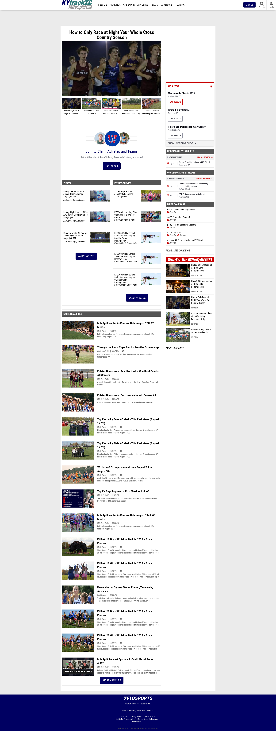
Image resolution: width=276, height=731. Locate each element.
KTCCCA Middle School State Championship (125, 243)
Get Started (111, 166)
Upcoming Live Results (180, 151)
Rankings (115, 4)
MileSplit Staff (102, 495)
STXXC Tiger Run (120, 196)
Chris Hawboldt (103, 351)
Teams (154, 4)
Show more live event (181, 143)
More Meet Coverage (178, 250)
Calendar (129, 4)
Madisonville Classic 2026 (181, 93)
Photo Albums (123, 182)
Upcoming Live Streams (181, 172)
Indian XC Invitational (179, 110)
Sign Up (249, 5)
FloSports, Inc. (145, 704)
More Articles (112, 680)
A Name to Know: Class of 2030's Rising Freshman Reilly (201, 316)
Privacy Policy (136, 716)
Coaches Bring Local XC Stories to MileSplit (201, 331)
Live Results (175, 102)
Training (180, 4)
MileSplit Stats (103, 379)
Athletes (142, 4)
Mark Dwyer (101, 331)
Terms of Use (150, 716)
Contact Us (123, 716)
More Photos (137, 297)
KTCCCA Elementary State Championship (124, 220)
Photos (183, 235)
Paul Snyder (102, 595)
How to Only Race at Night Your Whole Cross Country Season (201, 300)
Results (102, 4)
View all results (204, 157)
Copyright (135, 704)
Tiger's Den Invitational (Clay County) (187, 126)
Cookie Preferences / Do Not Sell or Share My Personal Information (136, 720)
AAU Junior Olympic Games (73, 200)
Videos (67, 182)
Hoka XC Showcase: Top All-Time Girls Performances (201, 284)
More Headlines (72, 313)
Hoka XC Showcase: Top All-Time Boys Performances (201, 268)
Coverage (166, 4)
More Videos (86, 256)
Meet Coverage (176, 204)
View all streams (203, 179)
